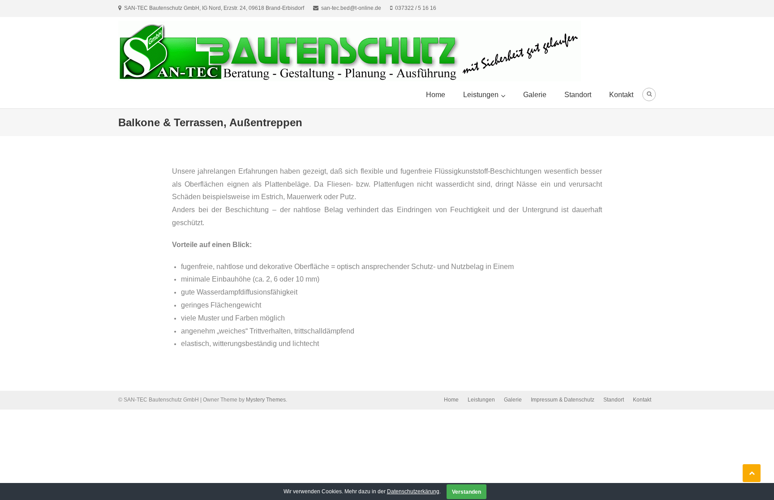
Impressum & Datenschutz (562, 400)
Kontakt (621, 94)
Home (435, 94)
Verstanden (466, 492)
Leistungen (481, 94)
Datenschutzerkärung (413, 491)
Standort (577, 94)
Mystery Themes (266, 400)
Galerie (534, 94)
